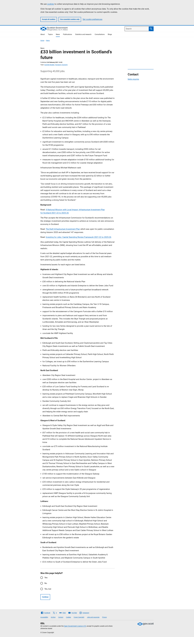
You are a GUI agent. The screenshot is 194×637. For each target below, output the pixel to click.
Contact (60, 617)
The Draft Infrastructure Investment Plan (63, 229)
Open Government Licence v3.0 (75, 626)
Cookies (68, 617)
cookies (50, 4)
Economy (65, 65)
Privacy (104, 617)
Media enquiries (133, 79)
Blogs (110, 34)
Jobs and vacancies (93, 617)
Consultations (100, 34)
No (45, 583)
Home (42, 40)
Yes (45, 577)
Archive (53, 617)
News (58, 34)
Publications (67, 34)
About (42, 34)
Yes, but (47, 589)
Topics (50, 34)
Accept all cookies (48, 19)
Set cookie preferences (92, 19)
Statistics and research (83, 34)
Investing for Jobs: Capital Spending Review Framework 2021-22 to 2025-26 (78, 237)
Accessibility (44, 617)
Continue (45, 597)
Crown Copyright (79, 617)
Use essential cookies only (69, 19)
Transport (58, 65)
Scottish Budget (49, 65)
